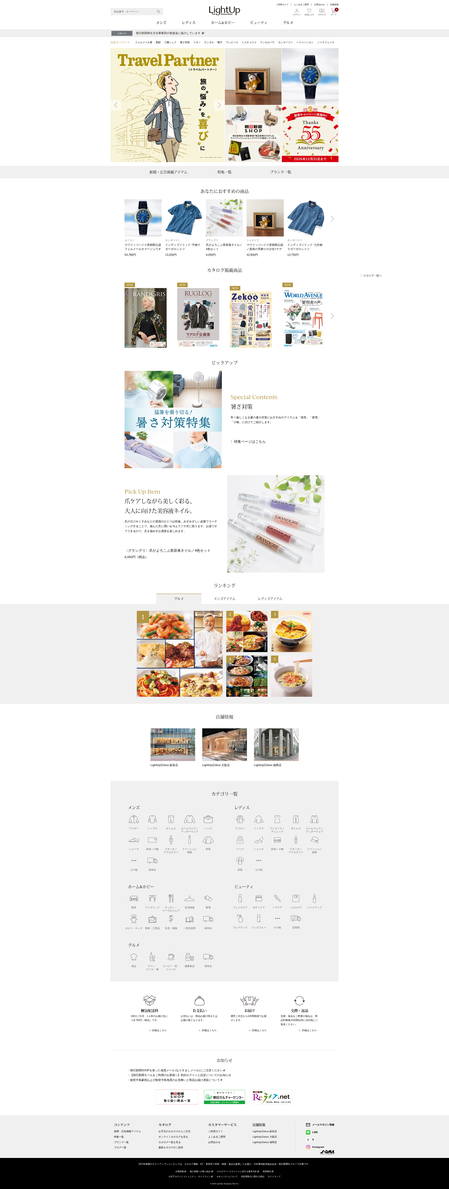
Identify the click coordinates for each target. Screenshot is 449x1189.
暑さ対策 (185, 42)
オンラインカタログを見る (173, 1136)
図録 (158, 42)
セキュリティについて (227, 1176)
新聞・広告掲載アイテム (168, 172)
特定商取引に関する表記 (252, 1176)
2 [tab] (206, 157)
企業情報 (179, 1171)
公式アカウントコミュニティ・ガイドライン (190, 1176)
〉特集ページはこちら (248, 441)
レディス (189, 22)
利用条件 (267, 1171)
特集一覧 (224, 172)
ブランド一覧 (280, 172)
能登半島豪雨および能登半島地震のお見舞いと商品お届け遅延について (175, 1079)
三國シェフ (170, 42)
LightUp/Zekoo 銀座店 (265, 1131)
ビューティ (258, 22)
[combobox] (136, 11)
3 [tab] (210, 157)
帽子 (219, 42)
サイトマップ (274, 1176)
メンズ (161, 22)
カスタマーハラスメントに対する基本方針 (237, 1171)
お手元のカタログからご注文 (174, 1131)
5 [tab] (219, 157)
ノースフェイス (325, 42)
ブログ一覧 (120, 1147)
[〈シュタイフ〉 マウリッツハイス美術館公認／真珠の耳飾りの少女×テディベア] (253, 76)
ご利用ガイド (282, 4)
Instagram (318, 1146)
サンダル (209, 42)
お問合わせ (319, 4)
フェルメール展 (143, 42)
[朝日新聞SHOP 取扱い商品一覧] (253, 133)
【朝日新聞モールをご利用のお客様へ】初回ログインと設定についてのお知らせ (180, 1075)
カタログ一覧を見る (170, 1142)
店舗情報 (334, 4)
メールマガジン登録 (323, 1124)
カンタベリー (285, 42)
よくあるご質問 (301, 4)
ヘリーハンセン (305, 42)
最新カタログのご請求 (171, 1147)
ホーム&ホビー (223, 22)
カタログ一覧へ (372, 275)
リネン (197, 42)
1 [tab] (201, 157)
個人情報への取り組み (200, 1171)
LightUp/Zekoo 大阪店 (265, 1136)
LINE (315, 1132)
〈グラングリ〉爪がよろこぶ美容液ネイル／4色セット (168, 550)
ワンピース (232, 42)
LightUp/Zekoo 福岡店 (265, 1142)
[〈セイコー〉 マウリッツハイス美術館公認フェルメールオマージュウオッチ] (310, 76)
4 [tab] (215, 157)
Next (219, 105)
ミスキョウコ (249, 42)
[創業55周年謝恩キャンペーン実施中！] (310, 133)
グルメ (288, 22)
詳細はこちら (159, 1030)
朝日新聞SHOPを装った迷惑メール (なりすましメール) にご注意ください (176, 1070)
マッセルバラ (267, 42)
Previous (115, 105)
